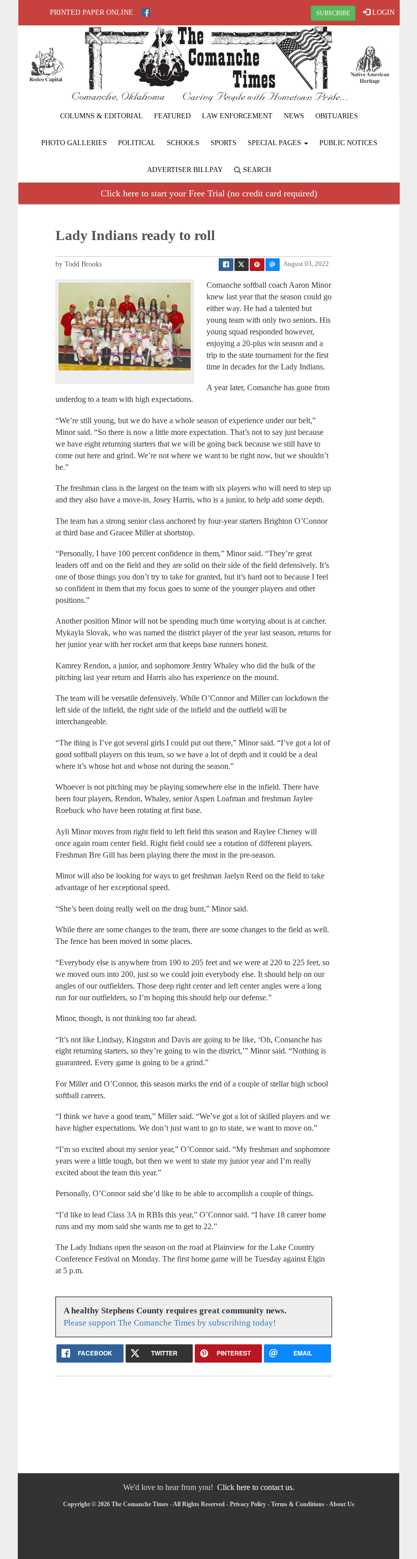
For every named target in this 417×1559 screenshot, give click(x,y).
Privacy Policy (248, 1504)
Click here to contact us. (255, 1487)
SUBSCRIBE (333, 13)
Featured (172, 116)
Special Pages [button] (275, 143)
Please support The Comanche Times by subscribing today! (170, 1323)
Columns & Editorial (101, 116)
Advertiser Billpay (185, 170)
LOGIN (382, 12)
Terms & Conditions (297, 1504)
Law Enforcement (237, 116)
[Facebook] (145, 12)
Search (256, 170)
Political (137, 143)
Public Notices (348, 143)
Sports (223, 143)
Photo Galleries (74, 143)
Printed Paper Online (91, 12)
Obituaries (336, 116)
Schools (183, 143)
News (294, 116)
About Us (341, 1504)
